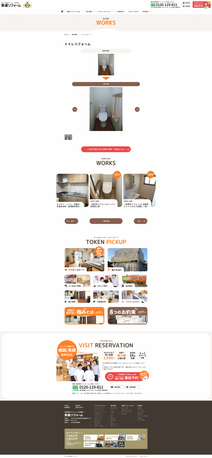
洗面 (112, 416)
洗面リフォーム (98, 418)
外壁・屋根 (97, 422)
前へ (72, 221)
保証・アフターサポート (127, 412)
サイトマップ (143, 456)
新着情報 (139, 418)
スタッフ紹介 (140, 410)
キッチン (113, 410)
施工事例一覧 (114, 408)
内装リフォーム (98, 420)
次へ (139, 221)
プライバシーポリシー (132, 456)
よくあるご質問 (140, 420)
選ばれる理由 (125, 408)
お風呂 (112, 412)
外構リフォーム (98, 424)
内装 (112, 422)
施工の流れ (124, 414)
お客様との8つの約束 (126, 410)
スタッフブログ (140, 412)
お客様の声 (139, 414)
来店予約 (77, 405)
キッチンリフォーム (99, 410)
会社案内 (139, 408)
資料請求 (67, 407)
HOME (67, 405)
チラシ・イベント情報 (142, 416)
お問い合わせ (79, 407)
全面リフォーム (114, 424)
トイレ (112, 414)
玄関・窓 (113, 418)
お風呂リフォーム (99, 414)
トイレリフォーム (99, 416)
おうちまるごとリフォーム (101, 412)
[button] (74, 109)
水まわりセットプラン (100, 408)
